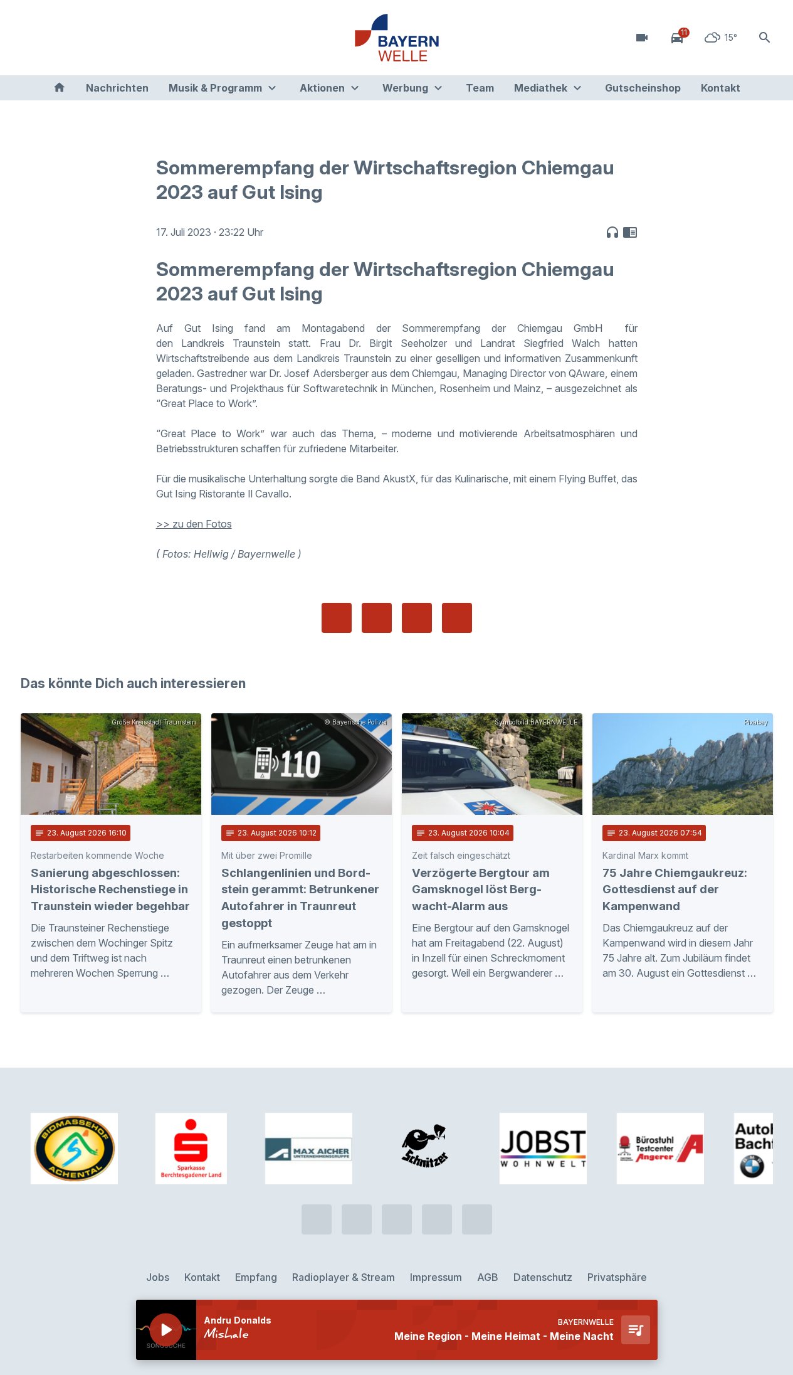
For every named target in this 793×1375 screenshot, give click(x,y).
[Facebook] (83, 37)
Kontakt (720, 88)
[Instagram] (108, 37)
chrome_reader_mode (630, 232)
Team (480, 88)
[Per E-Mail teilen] (457, 618)
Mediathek (540, 88)
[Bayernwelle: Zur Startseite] (397, 38)
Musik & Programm (215, 88)
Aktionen (322, 88)
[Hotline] (33, 37)
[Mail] (133, 37)
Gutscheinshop (643, 88)
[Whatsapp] (58, 37)
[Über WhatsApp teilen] (417, 618)
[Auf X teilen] (377, 618)
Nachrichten (117, 88)
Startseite (59, 87)
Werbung (405, 88)
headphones (612, 232)
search (764, 37)
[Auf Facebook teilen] (337, 618)
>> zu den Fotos (194, 524)
